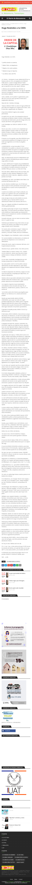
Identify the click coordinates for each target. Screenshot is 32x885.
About (15, 879)
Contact (20, 879)
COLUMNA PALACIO (20, 859)
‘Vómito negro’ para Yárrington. (17, 580)
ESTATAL (4, 842)
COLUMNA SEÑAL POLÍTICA (8, 862)
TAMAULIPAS (5, 845)
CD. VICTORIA (5, 837)
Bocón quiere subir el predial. (16, 588)
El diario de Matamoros (9, 31)
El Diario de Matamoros (16, 18)
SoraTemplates (10, 881)
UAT (3, 847)
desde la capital (20, 862)
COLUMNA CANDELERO (7, 857)
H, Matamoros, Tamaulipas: (13, 13)
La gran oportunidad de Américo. (17, 573)
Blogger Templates (25, 881)
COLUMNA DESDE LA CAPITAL (16, 23)
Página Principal (5, 23)
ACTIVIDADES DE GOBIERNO (8, 854)
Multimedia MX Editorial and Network (19, 882)
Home (11, 879)
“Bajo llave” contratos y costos (16, 817)
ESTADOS (4, 840)
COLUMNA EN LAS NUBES (8, 859)
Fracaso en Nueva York (15, 825)
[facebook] (9, 730)
